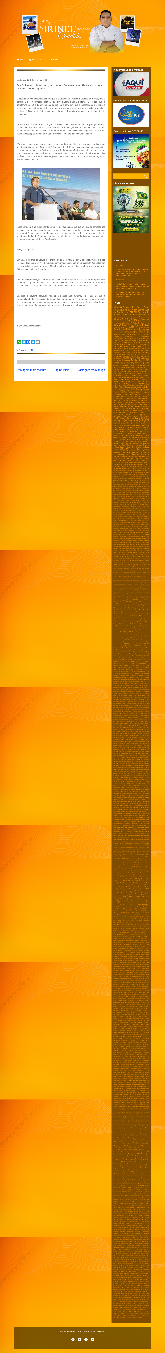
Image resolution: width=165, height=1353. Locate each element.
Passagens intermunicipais (121, 1068)
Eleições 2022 (118, 348)
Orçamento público (131, 1036)
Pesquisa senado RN (142, 1086)
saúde (133, 321)
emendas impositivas (128, 1289)
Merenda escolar (138, 410)
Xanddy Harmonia (125, 1277)
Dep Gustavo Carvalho (135, 496)
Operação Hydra (131, 1016)
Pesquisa (120, 414)
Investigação (135, 893)
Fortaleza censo (125, 851)
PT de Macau (143, 350)
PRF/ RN (127, 1052)
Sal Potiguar (140, 1189)
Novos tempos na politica (126, 1000)
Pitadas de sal (123, 538)
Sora (147, 1211)
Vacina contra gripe (131, 1253)
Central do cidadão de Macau (132, 486)
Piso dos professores (129, 1090)
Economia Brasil (135, 441)
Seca (141, 1195)
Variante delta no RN (134, 564)
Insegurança (124, 889)
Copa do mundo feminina (128, 435)
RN (135, 312)
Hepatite (115, 879)
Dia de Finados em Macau (133, 771)
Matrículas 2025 (141, 960)
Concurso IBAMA (144, 719)
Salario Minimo (118, 387)
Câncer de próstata (119, 753)
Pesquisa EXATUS (130, 414)
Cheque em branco (119, 705)
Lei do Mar (120, 918)
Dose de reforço (127, 779)
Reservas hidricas (122, 1170)
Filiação (146, 843)
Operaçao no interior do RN (122, 1006)
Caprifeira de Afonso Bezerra (122, 681)
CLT (126, 663)
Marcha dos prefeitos (134, 958)
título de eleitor (123, 1307)
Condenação (145, 725)
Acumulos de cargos (136, 604)
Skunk (143, 1211)
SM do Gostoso (134, 1187)
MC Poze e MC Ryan (138, 930)
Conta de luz (117, 398)
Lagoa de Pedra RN (131, 906)
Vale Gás (138, 1257)
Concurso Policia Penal (136, 723)
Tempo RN (132, 464)
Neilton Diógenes (135, 988)
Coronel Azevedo (134, 735)
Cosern (146, 373)
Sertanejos (119, 1205)
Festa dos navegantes (135, 841)
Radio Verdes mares (120, 1154)
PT (140, 338)
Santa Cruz (136, 1193)
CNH (135, 354)
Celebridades (129, 701)
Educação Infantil (123, 500)
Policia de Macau (138, 1098)
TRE (126, 340)
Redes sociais (138, 1160)
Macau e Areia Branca (124, 950)
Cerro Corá (121, 703)
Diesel (131, 498)
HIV (133, 447)
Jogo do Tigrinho (126, 518)
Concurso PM (139, 721)
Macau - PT (121, 944)
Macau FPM (145, 946)
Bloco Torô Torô (144, 476)
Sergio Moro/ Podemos (137, 1203)
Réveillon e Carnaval (130, 1185)
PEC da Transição (130, 1042)
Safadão (129, 552)
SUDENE (125, 462)
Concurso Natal (118, 721)
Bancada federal (143, 647)
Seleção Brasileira (139, 1199)
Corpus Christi (144, 735)
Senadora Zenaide (124, 1203)
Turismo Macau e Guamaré (126, 1245)
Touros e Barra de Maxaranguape (137, 1237)
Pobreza (115, 1096)
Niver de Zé (117, 990)
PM (128, 1050)
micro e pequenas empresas (122, 1299)
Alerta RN (146, 610)
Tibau (123, 560)
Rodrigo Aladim (139, 548)
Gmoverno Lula (144, 867)
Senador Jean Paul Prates (139, 556)
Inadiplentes (145, 885)
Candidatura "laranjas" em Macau (123, 677)
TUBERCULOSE (118, 1227)
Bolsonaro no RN (118, 659)
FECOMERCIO (133, 815)
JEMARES (132, 897)
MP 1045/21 (134, 932)
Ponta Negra (139, 1106)
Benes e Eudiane (129, 655)
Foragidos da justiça (133, 849)
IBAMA (115, 406)
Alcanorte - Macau (122, 610)
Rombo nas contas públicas (131, 1178)
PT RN (142, 534)
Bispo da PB (123, 657)
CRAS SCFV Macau (126, 482)
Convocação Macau (119, 731)
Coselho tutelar (144, 739)
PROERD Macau (136, 1052)
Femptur (135, 831)
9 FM (134, 590)
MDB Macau (120, 932)
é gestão (146, 1311)
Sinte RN (131, 1209)
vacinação (117, 468)
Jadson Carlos (117, 899)
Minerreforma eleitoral (124, 968)
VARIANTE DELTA (143, 562)
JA (127, 897)
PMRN (128, 534)
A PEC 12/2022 (142, 590)
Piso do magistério (124, 385)
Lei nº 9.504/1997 (119, 920)
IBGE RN (140, 358)
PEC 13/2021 (130, 1040)
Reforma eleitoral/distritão (141, 1162)
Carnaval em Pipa (125, 689)
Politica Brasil (125, 540)
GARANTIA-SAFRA (119, 859)
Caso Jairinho (128, 695)
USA (141, 1247)
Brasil (124, 325)
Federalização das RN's (130, 825)
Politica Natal (132, 1100)
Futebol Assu (128, 857)
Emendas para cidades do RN (123, 805)
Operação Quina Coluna (141, 1024)
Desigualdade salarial (119, 769)
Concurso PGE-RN (128, 721)
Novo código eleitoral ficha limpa (131, 996)
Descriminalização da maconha (126, 767)
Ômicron (146, 346)
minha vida (116, 572)
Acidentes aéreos (123, 604)
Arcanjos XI (125, 622)
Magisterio (116, 528)
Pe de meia (122, 536)
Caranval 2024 (118, 683)
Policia (140, 344)
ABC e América (135, 592)
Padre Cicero (134, 1058)
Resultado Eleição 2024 (125, 1171)
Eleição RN (117, 337)
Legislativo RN (133, 909)
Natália (115, 988)
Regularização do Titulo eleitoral (128, 546)
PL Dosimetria (122, 1050)
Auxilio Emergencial (142, 424)
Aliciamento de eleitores (127, 612)
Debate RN (140, 494)
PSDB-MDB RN (125, 1056)
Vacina (115, 564)
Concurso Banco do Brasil (130, 719)
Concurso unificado (119, 490)
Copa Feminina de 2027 (134, 731)
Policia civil (126, 352)
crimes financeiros (142, 1285)
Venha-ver (126, 566)
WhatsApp (116, 1277)
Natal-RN (136, 323)
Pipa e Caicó (117, 1090)
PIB (132, 1046)
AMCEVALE (137, 371)
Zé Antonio (136, 1279)
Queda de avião (143, 1142)
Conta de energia (138, 490)
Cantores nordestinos (130, 679)
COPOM (125, 665)
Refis (125, 1162)
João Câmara (124, 379)
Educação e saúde (119, 793)
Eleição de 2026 (122, 797)
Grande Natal (125, 447)
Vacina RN (134, 420)
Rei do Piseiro (144, 1168)
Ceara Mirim (140, 699)
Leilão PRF (124, 922)
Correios (126, 398)
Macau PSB (126, 948)
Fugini (120, 855)
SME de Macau (144, 1187)
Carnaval (141, 354)
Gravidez (146, 869)
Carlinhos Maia (128, 683)
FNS (114, 817)
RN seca (120, 1150)
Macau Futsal (117, 948)
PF (139, 337)
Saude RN (140, 352)
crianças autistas (137, 1283)
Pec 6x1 (146, 1070)
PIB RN (135, 1046)
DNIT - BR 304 (137, 755)
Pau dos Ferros (136, 383)
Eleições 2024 (134, 500)
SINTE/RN (122, 552)
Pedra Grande (131, 536)
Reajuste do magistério (120, 1158)
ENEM (119, 325)
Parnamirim (145, 337)
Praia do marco (144, 1114)
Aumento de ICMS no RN (122, 631)
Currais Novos (127, 437)
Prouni (125, 416)
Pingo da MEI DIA (118, 1088)
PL (148, 1046)
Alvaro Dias (137, 614)
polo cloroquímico (126, 572)
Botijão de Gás (118, 428)
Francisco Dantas (136, 851)
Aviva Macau (127, 642)
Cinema (125, 713)
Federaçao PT (144, 825)
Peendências (137, 1072)
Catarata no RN (137, 697)
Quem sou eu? (36, 59)
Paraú (147, 1062)
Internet (115, 891)
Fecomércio (116, 825)
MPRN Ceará (117, 938)
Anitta (133, 616)
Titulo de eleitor (126, 369)
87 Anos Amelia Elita (125, 590)
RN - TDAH (145, 1144)
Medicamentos (135, 451)
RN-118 (131, 1150)
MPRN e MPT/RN (123, 940)
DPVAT (144, 755)
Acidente (125, 472)
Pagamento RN (144, 1058)
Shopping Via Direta (138, 1205)
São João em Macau (132, 1221)
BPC (125, 643)
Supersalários (145, 1213)
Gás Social (120, 877)
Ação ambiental (118, 643)
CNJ (141, 663)
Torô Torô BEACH (119, 1237)
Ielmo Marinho (129, 406)
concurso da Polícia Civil (121, 1283)
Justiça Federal (141, 903)
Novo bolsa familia (126, 532)
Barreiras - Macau (140, 653)
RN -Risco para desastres (131, 1146)
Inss (147, 319)
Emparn (146, 366)
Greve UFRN (128, 377)
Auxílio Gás (131, 639)
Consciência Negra (119, 727)
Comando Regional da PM (134, 717)
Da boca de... (121, 265)
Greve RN (136, 329)
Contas (121, 729)
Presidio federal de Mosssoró (123, 1122)
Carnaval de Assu (143, 685)
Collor (141, 715)
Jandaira (134, 360)
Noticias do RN (118, 992)
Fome (115, 849)
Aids (114, 610)
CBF (137, 661)
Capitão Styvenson (143, 679)
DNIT (130, 755)
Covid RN (132, 398)
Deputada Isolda (144, 763)
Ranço (143, 1154)
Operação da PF (133, 1030)
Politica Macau (123, 1100)
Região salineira (119, 333)
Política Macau (130, 1106)
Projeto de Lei (134, 1132)
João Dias (145, 901)
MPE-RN (115, 936)
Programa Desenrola (126, 1130)
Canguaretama (118, 397)
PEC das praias (141, 1042)
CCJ (144, 661)
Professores (117, 1128)
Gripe (147, 871)
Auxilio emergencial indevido (129, 638)
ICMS (136, 325)
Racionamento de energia (135, 1152)
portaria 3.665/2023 (139, 1301)
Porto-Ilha (128, 1112)
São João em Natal (120, 464)
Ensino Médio (128, 809)
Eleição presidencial (119, 799)
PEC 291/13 (121, 1042)
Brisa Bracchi (135, 395)
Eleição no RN (123, 402)
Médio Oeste (141, 984)
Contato (54, 59)
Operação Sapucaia (119, 1026)
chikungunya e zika (131, 570)
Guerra (115, 516)
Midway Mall (127, 966)
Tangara (126, 1227)
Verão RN (132, 1265)
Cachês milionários (139, 482)
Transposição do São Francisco (129, 1241)
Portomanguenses (136, 1112)
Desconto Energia (134, 765)
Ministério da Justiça (142, 970)
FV (138, 504)
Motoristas (116, 980)
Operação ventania (126, 1032)
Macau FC (138, 946)
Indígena (129, 887)
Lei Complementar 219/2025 (132, 914)
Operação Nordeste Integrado (133, 1022)
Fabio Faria (134, 817)
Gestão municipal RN (126, 865)
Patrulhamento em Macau (138, 1068)
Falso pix (125, 821)
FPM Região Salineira (123, 817)
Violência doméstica (119, 1271)
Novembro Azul (144, 530)
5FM (146, 586)
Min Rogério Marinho (136, 528)
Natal (119, 314)
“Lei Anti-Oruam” (133, 1313)
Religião (140, 546)
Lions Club (133, 924)
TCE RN (139, 1223)
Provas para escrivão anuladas (138, 1138)
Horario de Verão (124, 879)
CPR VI (142, 669)
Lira (118, 926)
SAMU (147, 550)
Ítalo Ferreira (117, 1311)
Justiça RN (135, 518)
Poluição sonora (132, 1104)
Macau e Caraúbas (137, 950)
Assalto (129, 624)
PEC (123, 1040)
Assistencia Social (118, 628)
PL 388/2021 (133, 1048)
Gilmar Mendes (123, 867)
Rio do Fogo (144, 1175)
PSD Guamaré (138, 1054)
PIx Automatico (142, 1046)
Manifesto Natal (143, 956)
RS (141, 458)
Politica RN (135, 319)
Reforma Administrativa (133, 544)
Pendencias (145, 329)
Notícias (141, 360)
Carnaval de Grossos (119, 687)
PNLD (119, 1052)
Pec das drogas (119, 1072)
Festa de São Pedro (137, 837)
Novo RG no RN (130, 994)
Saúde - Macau (124, 1195)
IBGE (135, 337)
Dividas (139, 775)
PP (138, 534)
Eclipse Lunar (126, 785)
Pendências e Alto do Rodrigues (130, 456)
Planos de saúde (135, 1094)
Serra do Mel (144, 387)
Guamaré (127, 307)
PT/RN (144, 1056)
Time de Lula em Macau (141, 1235)
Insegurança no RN (120, 350)
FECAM (125, 815)
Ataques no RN (129, 628)
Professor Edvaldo (143, 540)
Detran (120, 400)
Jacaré (147, 897)
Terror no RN (138, 1233)
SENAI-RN (119, 1187)
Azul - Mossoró (136, 642)
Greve (129, 338)
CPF (143, 665)
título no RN (132, 1307)
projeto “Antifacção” (139, 1303)
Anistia (129, 616)
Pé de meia (144, 416)
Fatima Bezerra (143, 402)
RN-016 (126, 1150)
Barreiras (132, 653)
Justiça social (118, 451)
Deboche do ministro (122, 759)
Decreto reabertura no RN (129, 761)
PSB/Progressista (127, 1054)
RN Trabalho (123, 1148)
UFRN (137, 340)
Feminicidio (134, 829)
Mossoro (146, 528)
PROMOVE (145, 1052)
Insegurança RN (141, 516)
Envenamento (138, 809)
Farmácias (146, 823)
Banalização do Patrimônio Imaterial (125, 647)
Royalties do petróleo (120, 1183)
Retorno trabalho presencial (124, 1174)
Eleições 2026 (144, 500)
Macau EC (128, 410)
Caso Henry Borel (118, 695)
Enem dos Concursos (125, 807)
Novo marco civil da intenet (126, 998)
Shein (124, 1205)
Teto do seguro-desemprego (125, 1235)
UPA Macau (135, 1247)
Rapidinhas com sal (138, 542)
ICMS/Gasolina (130, 881)
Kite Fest (133, 905)
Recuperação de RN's (126, 1160)
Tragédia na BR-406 (128, 1239)
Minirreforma (145, 968)
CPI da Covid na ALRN (125, 667)
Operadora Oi (145, 1002)
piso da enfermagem (131, 391)
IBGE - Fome (117, 881)
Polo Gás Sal (141, 1102)
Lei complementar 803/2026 (135, 916)
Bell (148, 653)
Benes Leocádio (118, 655)
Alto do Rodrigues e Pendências (123, 614)
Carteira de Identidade (135, 691)
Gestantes (116, 865)
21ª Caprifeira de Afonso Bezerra (127, 580)
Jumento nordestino (124, 903)
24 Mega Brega (126, 470)
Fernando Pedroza (139, 833)
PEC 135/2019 (140, 1040)
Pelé (137, 536)
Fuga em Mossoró (134, 445)
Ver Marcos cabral (140, 1261)
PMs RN (133, 534)
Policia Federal (140, 1096)
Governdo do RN (143, 512)
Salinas (135, 552)
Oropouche (135, 1034)
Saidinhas (133, 1189)
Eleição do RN (132, 797)
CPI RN (131, 373)
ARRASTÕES (133, 596)
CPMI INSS (136, 669)
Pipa (137, 1088)
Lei (124, 451)
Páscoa (139, 1140)
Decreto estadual (128, 439)
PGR (123, 534)
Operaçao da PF (118, 1004)
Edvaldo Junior (137, 400)
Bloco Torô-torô (118, 478)
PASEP (121, 1038)
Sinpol (126, 1209)
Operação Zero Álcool (141, 1028)
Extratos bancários (143, 813)
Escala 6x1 (145, 502)
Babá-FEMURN (134, 646)
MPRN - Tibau (137, 936)
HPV (134, 877)
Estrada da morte (131, 504)
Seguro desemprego (125, 1199)
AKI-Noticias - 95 (118, 594)
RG (124, 1144)
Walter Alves (134, 568)
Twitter (147, 1245)
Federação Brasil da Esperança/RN (124, 827)
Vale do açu (145, 1257)
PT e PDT (129, 455)
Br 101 (136, 478)
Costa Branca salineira (120, 741)
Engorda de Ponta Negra (132, 502)
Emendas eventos (143, 803)
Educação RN (127, 323)
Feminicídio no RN (119, 831)
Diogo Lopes (136, 773)
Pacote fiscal (126, 1058)
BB (133, 426)
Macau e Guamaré (138, 368)
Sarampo (145, 462)
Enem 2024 (133, 402)
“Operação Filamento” (129, 1315)
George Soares (141, 510)
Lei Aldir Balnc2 (144, 913)
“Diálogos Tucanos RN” (120, 1313)
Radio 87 (146, 1152)
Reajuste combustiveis (142, 1156)
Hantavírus (139, 877)
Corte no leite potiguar (132, 739)
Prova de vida (133, 416)
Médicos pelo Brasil (130, 984)
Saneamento (117, 554)
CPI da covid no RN (139, 480)
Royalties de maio (143, 1181)
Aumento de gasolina (120, 634)
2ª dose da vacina (143, 584)
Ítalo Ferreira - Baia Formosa (132, 1311)
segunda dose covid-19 (136, 1305)
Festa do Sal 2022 (121, 841)
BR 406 (141, 643)
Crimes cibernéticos (143, 747)
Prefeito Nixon (117, 1118)
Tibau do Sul (130, 560)
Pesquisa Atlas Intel (142, 1078)
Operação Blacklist (136, 1008)
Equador (146, 809)
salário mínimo (136, 572)
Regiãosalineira (144, 1166)
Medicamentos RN (124, 962)
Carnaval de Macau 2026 (135, 687)
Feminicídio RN (144, 829)
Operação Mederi (118, 1022)
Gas (147, 859)
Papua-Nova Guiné (134, 1060)
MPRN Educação (128, 938)
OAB (147, 412)
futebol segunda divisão (120, 1291)
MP (128, 932)
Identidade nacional (139, 883)
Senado (126, 556)
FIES (126, 348)
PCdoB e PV (133, 1038)
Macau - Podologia (132, 944)
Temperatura (129, 1231)
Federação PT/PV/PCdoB (121, 829)
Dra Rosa (116, 781)
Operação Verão (143, 1026)
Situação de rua (135, 1211)
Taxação (128, 1229)
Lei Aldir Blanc (117, 914)
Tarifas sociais (140, 1227)
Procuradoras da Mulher (126, 1126)
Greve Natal (141, 871)
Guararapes (136, 875)
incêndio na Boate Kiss (141, 1293)
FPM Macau (127, 337)
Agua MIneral (118, 422)
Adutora (135, 606)
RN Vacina (131, 1148)
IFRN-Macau (139, 881)
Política (116, 369)
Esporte (120, 377)
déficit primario (117, 1289)
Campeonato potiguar (128, 675)
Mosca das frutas (144, 978)
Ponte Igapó (121, 1108)
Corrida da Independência (128, 737)
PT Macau (133, 350)
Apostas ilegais (138, 620)
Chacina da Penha (143, 703)
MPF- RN (121, 936)
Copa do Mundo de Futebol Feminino (125, 733)
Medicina (134, 962)
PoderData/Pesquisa (134, 538)
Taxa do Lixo (120, 1229)
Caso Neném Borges (139, 695)
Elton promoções (118, 801)
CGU (123, 663)
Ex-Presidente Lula (119, 813)
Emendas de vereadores (128, 803)
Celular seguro (117, 486)
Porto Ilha (137, 1110)
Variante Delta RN (135, 1259)
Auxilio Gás (117, 426)
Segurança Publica (136, 1197)
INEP (117, 883)
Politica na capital (119, 1102)
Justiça (132, 379)
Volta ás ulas (134, 1273)
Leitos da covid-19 (143, 922)
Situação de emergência (123, 362)
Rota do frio (117, 1179)
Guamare (134, 514)
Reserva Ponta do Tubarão (126, 548)
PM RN (131, 1050)
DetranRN (123, 342)
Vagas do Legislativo (122, 1257)
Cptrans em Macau (119, 743)
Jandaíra (146, 449)
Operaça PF (126, 453)
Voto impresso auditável (121, 568)
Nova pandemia (129, 992)
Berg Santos (140, 655)
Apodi (147, 352)
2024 (115, 580)
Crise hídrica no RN (142, 749)
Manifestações (132, 956)
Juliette (137, 406)
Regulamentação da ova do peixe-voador (126, 1168)
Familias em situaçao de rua (133, 823)
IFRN (128, 321)
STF (128, 319)
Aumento (123, 393)
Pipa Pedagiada (144, 1088)
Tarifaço (146, 389)
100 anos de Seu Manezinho (133, 576)
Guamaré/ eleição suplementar (122, 875)
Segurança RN (129, 346)
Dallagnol (122, 757)
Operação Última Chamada (141, 1032)
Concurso (128, 397)
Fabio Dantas (144, 504)
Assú (143, 319)
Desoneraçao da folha (133, 769)
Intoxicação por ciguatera (127, 891)
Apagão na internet (125, 618)
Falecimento (135, 819)
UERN (139, 346)
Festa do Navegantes (136, 839)
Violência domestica (142, 1269)
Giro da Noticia (133, 867)
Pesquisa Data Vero (119, 1080)
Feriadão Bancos (128, 833)
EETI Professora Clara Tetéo (125, 783)
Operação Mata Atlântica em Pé (138, 1020)
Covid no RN (122, 492)
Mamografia (123, 956)
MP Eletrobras (130, 934)
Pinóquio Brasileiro (130, 1088)
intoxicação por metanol (121, 1295)
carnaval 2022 (118, 391)
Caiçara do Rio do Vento (130, 673)
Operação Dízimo (123, 1012)
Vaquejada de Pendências (121, 1259)
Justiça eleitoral (144, 518)
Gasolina (133, 358)
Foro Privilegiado (144, 849)
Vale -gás (132, 1257)
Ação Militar (145, 642)
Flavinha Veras (124, 847)
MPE (135, 524)
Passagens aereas (143, 1064)
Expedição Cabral (131, 813)
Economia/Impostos (119, 787)
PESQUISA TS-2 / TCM (132, 1044)
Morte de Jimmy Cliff (132, 976)
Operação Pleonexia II (123, 1024)
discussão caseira (143, 1287)
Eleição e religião (143, 797)
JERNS (138, 897)
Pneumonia (145, 1094)
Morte (143, 381)
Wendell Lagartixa (143, 1275)
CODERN (146, 663)
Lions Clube (140, 924)
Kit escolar (126, 905)
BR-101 (127, 476)
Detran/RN (125, 498)
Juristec (133, 903)
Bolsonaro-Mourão (130, 659)
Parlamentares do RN (127, 1064)
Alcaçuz (126, 422)
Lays (126, 909)
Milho (133, 966)
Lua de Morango (127, 926)
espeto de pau (139, 1289)
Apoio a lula (145, 618)
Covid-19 (137, 317)
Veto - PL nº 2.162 (142, 1265)
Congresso (129, 490)
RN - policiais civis (118, 1146)
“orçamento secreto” (138, 1317)
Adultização (128, 606)
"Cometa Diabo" (124, 574)
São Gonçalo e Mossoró (141, 1215)
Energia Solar (117, 502)
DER (119, 494)
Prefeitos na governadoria (131, 1118)
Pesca (147, 1076)
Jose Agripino (117, 901)
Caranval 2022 (144, 681)
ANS (127, 596)
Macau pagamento (143, 952)
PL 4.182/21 (142, 1048)
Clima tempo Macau (126, 715)
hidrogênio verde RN (125, 1293)
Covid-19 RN (121, 319)
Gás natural (128, 877)
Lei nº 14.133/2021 (130, 918)
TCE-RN (142, 558)
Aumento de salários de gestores (129, 635)
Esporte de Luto (123, 811)
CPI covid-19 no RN (141, 428)
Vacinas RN (122, 564)
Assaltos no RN (136, 624)
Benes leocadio (139, 426)
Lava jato (140, 906)
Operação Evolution (136, 1012)
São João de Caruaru (142, 1219)
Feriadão (119, 833)
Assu (142, 340)
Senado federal (124, 1201)
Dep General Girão (125, 763)
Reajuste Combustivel (127, 1156)
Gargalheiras (142, 859)
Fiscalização (145, 845)
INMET (115, 379)
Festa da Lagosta (137, 835)
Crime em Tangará (136, 745)
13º (141, 391)
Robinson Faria (118, 1178)
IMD (134, 516)
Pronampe (124, 1134)
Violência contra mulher (127, 1269)
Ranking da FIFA (134, 1154)
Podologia (141, 414)
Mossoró (145, 315)
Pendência (145, 1072)
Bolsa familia (131, 657)
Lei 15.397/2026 (124, 913)
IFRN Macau (138, 327)
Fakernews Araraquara (124, 819)
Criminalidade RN (129, 749)
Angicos (116, 393)
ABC (120, 592)
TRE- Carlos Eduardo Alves (132, 1225)
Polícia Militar (122, 1106)
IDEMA (122, 449)
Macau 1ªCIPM (129, 946)
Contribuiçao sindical (142, 729)
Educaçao (133, 331)
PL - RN (116, 1048)
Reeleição (123, 544)
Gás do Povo (122, 516)
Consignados (131, 727)
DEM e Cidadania (118, 755)
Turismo (140, 464)
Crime (120, 327)
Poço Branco (133, 540)
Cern (142, 486)
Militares (138, 966)
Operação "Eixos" (136, 1006)
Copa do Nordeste (143, 733)
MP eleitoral (129, 524)
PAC (142, 532)
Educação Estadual (135, 789)
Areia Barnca (122, 474)
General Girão (132, 863)
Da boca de (117, 439)
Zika (140, 568)
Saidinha (127, 1189)
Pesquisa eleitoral (118, 1086)
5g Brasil (146, 391)
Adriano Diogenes (118, 606)
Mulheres (141, 980)
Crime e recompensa (132, 743)
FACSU (120, 815)
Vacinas (139, 1253)
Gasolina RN (134, 861)
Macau (117, 306)
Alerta (141, 610)
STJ (147, 385)
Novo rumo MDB (140, 998)
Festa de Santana (124, 837)
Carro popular (123, 691)
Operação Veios (132, 1026)
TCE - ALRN (125, 1223)
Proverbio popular (118, 1140)
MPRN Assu (145, 936)
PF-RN (128, 1046)
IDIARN (146, 377)
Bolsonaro (117, 323)
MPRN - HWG (129, 936)
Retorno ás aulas (138, 1174)
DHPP (127, 755)
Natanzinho (145, 986)
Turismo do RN (140, 1245)
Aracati (120, 622)
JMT (143, 897)
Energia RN (136, 807)
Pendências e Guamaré (121, 1074)
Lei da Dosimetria (123, 520)
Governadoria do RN (131, 512)
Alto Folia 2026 (133, 472)
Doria (119, 779)
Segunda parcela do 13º (140, 554)
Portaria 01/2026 (118, 1110)
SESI (124, 1187)
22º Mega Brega (144, 580)
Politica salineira (131, 1102)
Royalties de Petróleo (131, 1181)
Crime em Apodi (144, 743)
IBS (124, 881)
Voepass (126, 1273)
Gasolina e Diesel (143, 861)
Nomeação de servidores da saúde (138, 990)
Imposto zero (136, 885)
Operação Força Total (142, 1014)
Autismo (142, 635)
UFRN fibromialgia (126, 1247)
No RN (124, 990)
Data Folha (133, 494)
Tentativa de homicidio (141, 1231)
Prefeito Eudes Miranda (141, 1116)
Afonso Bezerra (130, 314)
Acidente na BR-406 (125, 602)
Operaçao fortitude (143, 1004)
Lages (115, 520)
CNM (120, 338)
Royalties (122, 550)
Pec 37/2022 (139, 1070)
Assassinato (117, 373)
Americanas (141, 472)
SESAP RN (145, 338)
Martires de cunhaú (129, 960)
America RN (145, 614)
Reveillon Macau (118, 1175)
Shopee (129, 1205)
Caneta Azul (138, 677)
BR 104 (129, 643)
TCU (143, 1223)
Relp (114, 1170)
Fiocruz (138, 845)
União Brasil (137, 369)
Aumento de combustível (125, 424)
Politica (146, 344)
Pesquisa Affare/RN (128, 1078)
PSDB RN (125, 335)
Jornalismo (146, 899)
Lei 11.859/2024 (141, 910)
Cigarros (146, 711)
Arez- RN (144, 622)
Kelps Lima (140, 379)
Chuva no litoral (144, 705)
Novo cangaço (139, 412)
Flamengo (116, 847)
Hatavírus (146, 877)
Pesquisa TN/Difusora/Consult (140, 1084)
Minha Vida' (136, 968)
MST (139, 524)
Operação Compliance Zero (128, 1010)
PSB (115, 414)
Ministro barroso (129, 970)
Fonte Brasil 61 (121, 849)
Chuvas (132, 366)
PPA (123, 1052)
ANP (120, 472)
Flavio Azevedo (133, 847)
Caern (124, 317)
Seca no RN (126, 554)
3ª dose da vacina (136, 470)
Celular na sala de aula (129, 431)
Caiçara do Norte (141, 429)
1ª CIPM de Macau (143, 578)
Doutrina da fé (144, 779)
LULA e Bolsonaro (118, 906)
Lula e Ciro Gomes (138, 926)
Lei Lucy (123, 916)
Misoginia (130, 972)
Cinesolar (131, 713)
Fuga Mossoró (117, 510)
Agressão (131, 608)
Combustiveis (118, 356)
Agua (147, 608)
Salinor (120, 1191)
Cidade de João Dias (125, 709)
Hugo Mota (141, 879)
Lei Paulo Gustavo (125, 408)
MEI (125, 932)
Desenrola (146, 496)
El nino (141, 793)
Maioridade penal (139, 954)
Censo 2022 (137, 701)
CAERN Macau (143, 335)
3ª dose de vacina (124, 586)
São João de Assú (128, 1219)
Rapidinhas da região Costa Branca (126, 418)
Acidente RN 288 (132, 600)
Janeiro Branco (126, 899)
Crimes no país (118, 749)
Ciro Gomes (136, 488)
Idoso (147, 883)
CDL (114, 663)
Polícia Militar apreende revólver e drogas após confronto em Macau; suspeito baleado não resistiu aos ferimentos (132, 286)
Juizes (115, 903)
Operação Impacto (143, 1016)
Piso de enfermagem (129, 344)
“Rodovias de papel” (125, 1317)
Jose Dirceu (126, 901)
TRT (144, 1225)
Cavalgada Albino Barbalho (127, 699)
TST (147, 1225)
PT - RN (132, 1056)
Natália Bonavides (123, 988)
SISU (143, 418)
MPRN (128, 310)
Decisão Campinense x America (139, 759)
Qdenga (135, 1142)
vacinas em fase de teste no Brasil (128, 1309)
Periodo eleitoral (139, 1076)
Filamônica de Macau (137, 843)
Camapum (116, 675)
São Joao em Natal (119, 1217)
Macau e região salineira (122, 381)
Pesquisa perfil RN (130, 1086)
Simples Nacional (118, 1209)
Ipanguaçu (126, 360)
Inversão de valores (121, 893)
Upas (144, 1249)
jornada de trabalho (127, 1297)
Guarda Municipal (143, 514)
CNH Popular (135, 663)
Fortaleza (116, 851)
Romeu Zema (145, 1178)
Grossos (127, 514)
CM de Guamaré (142, 321)
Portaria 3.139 (128, 1110)
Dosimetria (136, 779)
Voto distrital (142, 1273)
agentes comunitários (120, 1281)
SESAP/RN (117, 462)
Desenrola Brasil (137, 375)
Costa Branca (118, 375)
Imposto (115, 885)
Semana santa (118, 556)
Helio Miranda (138, 377)
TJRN (142, 364)
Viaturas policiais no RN (121, 1267)
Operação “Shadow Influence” (122, 1034)
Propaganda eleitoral (134, 1134)
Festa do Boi (135, 506)
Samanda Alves (144, 552)
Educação (117, 317)
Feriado (140, 831)
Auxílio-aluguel (117, 642)
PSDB (119, 344)
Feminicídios (125, 506)
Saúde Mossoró (134, 1195)
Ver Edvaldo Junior (128, 1261)
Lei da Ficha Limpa (135, 520)
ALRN (130, 312)
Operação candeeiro (119, 1030)
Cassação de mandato (126, 697)
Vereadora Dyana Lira (130, 1263)
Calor (122, 484)
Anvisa (147, 616)
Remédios (145, 460)
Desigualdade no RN (142, 767)
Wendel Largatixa (130, 1275)
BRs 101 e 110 (125, 646)
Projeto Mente (124, 1132)
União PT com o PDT (135, 1249)
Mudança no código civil (129, 980)
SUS (133, 352)
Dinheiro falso (125, 773)
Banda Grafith (128, 354)
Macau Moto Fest (127, 526)
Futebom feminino (138, 857)
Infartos (140, 887)
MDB (128, 451)
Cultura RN (140, 492)
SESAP (115, 552)
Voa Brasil (142, 420)
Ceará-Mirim (123, 366)
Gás (114, 877)
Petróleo (115, 538)
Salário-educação (138, 1191)
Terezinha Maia (118, 1233)
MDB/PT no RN (120, 524)
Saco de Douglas (118, 1189)
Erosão (115, 811)
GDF (127, 859)
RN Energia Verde (131, 1144)
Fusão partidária (118, 857)
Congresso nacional (141, 397)
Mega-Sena (141, 962)
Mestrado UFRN (134, 964)
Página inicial (61, 370)
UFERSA (132, 340)
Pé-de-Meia (135, 458)
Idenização (128, 883)
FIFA (147, 815)
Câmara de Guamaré (141, 437)
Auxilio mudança (144, 638)
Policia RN (129, 1098)
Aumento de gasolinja (134, 634)
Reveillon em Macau (132, 1175)
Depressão (135, 763)
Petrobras (133, 335)
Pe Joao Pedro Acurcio (128, 1070)
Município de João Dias (133, 982)
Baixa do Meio (144, 646)
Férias (147, 857)
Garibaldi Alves (131, 510)
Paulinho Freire (138, 455)
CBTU (140, 661)
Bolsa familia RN (128, 478)
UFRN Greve (117, 1247)
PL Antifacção (121, 455)
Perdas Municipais (127, 1076)
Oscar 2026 (141, 1036)
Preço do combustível (126, 1124)
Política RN (117, 346)
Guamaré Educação (127, 873)
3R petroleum (126, 371)
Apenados (136, 618)
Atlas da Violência (119, 630)
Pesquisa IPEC (144, 536)
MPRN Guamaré (139, 938)
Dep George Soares (142, 439)
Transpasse (138, 1239)
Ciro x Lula (139, 713)
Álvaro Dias (126, 468)
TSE (124, 321)
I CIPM (147, 879)
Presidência (137, 1122)
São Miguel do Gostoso (132, 389)
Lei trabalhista (130, 920)
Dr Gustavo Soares (139, 498)
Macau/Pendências (119, 954)
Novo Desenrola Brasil (142, 992)
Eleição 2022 (128, 327)
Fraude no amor (139, 853)
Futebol (124, 510)
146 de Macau (126, 578)
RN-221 (136, 1150)
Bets (147, 426)
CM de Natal (129, 428)
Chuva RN (136, 705)
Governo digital (138, 869)
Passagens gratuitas (131, 1066)
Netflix (142, 988)
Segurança (126, 1197)
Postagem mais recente (31, 370)
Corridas (121, 739)
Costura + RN (132, 741)
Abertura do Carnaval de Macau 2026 (131, 598)
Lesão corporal (125, 924)
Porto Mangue (144, 1110)
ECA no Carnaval (135, 781)
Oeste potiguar (124, 1002)
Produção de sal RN (142, 1126)
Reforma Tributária (138, 385)
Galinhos (130, 317)
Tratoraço (123, 1243)
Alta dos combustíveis (142, 612)
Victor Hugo (134, 1267)
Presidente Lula (144, 1120)
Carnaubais (117, 321)
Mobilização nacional (123, 974)
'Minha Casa (117, 576)
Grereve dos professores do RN (124, 871)
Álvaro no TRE (144, 1309)
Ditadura (134, 775)
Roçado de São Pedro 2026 (134, 550)
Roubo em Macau (126, 1179)
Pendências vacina (137, 1074)
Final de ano (130, 845)
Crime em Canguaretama (121, 745)
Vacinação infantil (135, 1255)
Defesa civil (142, 761)
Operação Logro (121, 1020)
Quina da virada (118, 1144)
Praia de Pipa (134, 1114)
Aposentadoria (117, 620)
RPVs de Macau (144, 1150)
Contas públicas (130, 729)
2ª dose (135, 584)
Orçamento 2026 (144, 1034)
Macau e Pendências (127, 952)
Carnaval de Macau (121, 331)
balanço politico (133, 1281)
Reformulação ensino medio (135, 1164)
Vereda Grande (124, 1265)
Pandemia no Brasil (120, 1060)
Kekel (120, 905)
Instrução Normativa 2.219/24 (139, 889)
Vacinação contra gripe (122, 1255)
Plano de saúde (131, 1092)
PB (114, 455)
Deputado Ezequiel (120, 441)
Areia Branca (138, 310)
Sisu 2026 (137, 1209)
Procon (115, 1126)
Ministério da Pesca (119, 972)
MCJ (147, 379)
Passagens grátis (143, 1066)
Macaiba (121, 410)
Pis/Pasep (117, 352)
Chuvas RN (132, 333)
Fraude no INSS (144, 508)
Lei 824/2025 (142, 909)
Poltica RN (122, 1104)
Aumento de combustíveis (140, 631)
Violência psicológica (132, 1271)
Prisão (115, 338)
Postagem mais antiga (91, 370)
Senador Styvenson (119, 558)
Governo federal (143, 404)
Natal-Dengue (137, 986)
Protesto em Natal (143, 1136)
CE (144, 395)
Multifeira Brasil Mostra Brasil (122, 530)
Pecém (129, 1072)
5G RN (145, 470)
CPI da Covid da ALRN (126, 480)
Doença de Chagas (129, 777)
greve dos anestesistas (135, 1291)
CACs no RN (123, 661)
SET (127, 1187)
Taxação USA (136, 1229)
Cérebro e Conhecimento (141, 753)
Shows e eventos (136, 1207)
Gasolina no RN (130, 404)
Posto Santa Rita (124, 1114)
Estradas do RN (144, 811)
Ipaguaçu (126, 895)
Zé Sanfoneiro (144, 1279)
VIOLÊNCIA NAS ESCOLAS (140, 1251)
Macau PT (133, 948)
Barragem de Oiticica (129, 651)
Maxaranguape (124, 528)
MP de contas (139, 934)
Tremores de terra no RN (134, 1243)
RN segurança (117, 542)
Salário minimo (127, 1191)
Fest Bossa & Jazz (126, 835)
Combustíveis (145, 488)
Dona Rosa (139, 777)
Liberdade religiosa (140, 522)
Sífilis (119, 1223)
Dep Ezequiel (128, 356)
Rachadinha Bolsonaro (120, 1152)
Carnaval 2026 (138, 683)
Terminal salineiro (128, 1233)
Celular (147, 484)
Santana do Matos (135, 462)
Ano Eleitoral (140, 616)
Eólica (115, 815)
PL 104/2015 (124, 1048)
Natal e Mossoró (125, 986)
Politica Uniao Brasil (143, 1100)
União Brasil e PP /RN (120, 1249)
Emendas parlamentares (127, 443)
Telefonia (122, 1231)
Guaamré (116, 873)
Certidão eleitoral (131, 703)
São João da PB (140, 1217)
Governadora (129, 869)
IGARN (121, 406)
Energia (130, 342)
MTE (142, 940)
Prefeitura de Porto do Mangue (128, 1120)
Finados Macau (118, 845)
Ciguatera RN (117, 713)
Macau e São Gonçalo (141, 526)
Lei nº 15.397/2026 (143, 918)
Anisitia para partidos (120, 616)
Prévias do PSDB (130, 1140)
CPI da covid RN (138, 667)
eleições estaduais (143, 570)
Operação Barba (124, 1008)
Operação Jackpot (118, 1018)
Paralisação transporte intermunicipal (133, 1062)
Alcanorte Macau (133, 610)
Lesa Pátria (116, 924)
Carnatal (116, 431)
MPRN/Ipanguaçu (134, 940)
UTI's (144, 1247)
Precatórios (125, 458)
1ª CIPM (134, 578)
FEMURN (116, 335)
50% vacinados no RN (137, 586)
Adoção (146, 604)
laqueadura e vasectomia (141, 1297)
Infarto (135, 887)
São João (117, 389)
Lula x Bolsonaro (125, 928)
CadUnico (142, 671)
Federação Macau (143, 827)
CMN (129, 663)
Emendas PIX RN (129, 801)
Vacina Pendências (119, 1253)
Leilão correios (133, 922)
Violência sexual (144, 1271)
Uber (147, 1247)
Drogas (122, 781)
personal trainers (127, 1301)
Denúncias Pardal (121, 496)
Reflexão (130, 1162)
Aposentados (127, 620)
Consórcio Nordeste (134, 433)
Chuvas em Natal (126, 488)
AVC (140, 596)
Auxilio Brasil (118, 354)
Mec (136, 338)
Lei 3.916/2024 (134, 913)
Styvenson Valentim (134, 1213)
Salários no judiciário (126, 1193)
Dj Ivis (121, 777)
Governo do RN (25, 350)
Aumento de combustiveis (136, 474)
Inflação (146, 887)
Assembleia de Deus (142, 626)
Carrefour (116, 691)
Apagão (115, 618)
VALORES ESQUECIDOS (128, 562)
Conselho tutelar (119, 433)
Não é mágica (138, 1000)
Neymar (146, 988)
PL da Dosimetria (123, 383)
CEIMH (119, 663)
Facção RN (141, 817)
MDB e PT (137, 408)
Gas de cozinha (118, 861)
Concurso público (133, 725)
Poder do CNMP (124, 1096)
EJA (136, 783)
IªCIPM (124, 897)
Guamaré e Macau (142, 873)
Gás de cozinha (143, 348)
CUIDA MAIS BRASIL (124, 671)
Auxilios (125, 639)
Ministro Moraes (118, 970)
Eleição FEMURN (126, 795)
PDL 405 (142, 1038)
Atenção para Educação (141, 628)
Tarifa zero (132, 1227)
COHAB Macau (117, 665)
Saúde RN (117, 340)
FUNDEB (126, 358)
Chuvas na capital (119, 707)
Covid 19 (127, 375)
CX (148, 395)
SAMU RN (141, 1185)
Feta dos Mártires (124, 843)
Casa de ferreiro (144, 693)
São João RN (130, 1217)
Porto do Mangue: (119, 1112)
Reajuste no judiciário (134, 1158)
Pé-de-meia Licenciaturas (124, 1142)
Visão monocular (118, 1273)
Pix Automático (141, 1090)
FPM (139, 314)
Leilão (143, 520)
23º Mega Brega (141, 582)
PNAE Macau (142, 1050)
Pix (140, 325)
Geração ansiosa (143, 863)
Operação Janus (130, 1018)
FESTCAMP (141, 815)
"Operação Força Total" (138, 468)
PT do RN (139, 1056)
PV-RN (119, 1058)
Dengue (130, 325)
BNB (123, 476)
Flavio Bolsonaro (144, 847)
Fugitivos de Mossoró (129, 855)
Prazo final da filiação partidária (123, 1116)
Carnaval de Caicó (138, 484)
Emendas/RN (139, 805)
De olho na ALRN (131, 757)
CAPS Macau (131, 661)
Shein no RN (135, 558)
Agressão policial (139, 608)
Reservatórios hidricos (134, 1170)
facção (147, 1289)
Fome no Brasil (119, 445)
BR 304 (125, 373)
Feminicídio (116, 506)
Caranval (136, 681)
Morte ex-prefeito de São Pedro (128, 978)
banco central (144, 1281)
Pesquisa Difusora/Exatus (135, 1080)
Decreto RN (117, 761)
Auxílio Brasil (126, 426)
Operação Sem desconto (140, 453)
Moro (131, 974)
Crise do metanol (132, 492)
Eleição (139, 366)
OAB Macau (136, 532)
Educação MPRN (125, 791)
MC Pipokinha (127, 930)
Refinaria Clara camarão (130, 460)
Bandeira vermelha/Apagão (122, 650)
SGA (147, 360)
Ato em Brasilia (131, 630)
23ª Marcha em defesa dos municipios (124, 582)
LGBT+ (139, 905)
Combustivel (138, 373)
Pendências (137, 307)
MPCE (147, 934)
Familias (120, 823)
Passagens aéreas (119, 1066)
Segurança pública (132, 387)
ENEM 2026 (141, 783)
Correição (116, 737)
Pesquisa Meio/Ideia (123, 1082)
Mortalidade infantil (139, 974)
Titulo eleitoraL (139, 560)
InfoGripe (116, 889)
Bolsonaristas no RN (142, 657)
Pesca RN (116, 1078)
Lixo (120, 926)
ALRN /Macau (129, 594)
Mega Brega (135, 381)
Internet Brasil (136, 449)
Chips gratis (128, 705)
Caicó (124, 338)
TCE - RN (133, 1223)
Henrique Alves (124, 368)
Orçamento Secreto (119, 1036)
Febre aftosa (118, 404)
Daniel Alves (125, 494)
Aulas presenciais (143, 630)
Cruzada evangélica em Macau (122, 751)
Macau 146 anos (118, 946)
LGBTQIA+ (145, 905)
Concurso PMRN (123, 723)
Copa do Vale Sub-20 (120, 735)
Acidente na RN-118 (137, 602)
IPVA (127, 449)
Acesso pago (122, 600)
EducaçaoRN (123, 789)
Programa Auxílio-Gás (129, 1128)
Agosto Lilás (123, 608)
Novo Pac (116, 532)
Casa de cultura (133, 693)
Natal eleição (135, 530)
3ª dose (115, 586)
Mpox (119, 412)
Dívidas (127, 781)
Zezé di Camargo (126, 1279)
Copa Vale (145, 731)
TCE (123, 340)
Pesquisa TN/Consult (124, 1084)
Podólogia (132, 1096)
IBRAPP (129, 516)
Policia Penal (121, 1098)
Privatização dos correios (141, 1124)
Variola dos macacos (124, 466)
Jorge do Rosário (137, 899)
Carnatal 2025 (128, 484)
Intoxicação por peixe (142, 891)
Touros (126, 420)
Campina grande (143, 675)
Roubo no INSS (137, 1179)
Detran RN (123, 329)
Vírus (121, 1275)
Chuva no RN (144, 431)
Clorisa (136, 715)
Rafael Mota (127, 542)
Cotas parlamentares (142, 741)
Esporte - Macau (118, 504)
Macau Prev (140, 948)
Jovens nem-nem (136, 901)
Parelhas (116, 1064)
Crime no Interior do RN (128, 747)
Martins (120, 960)
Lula (129, 329)
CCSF (147, 661)
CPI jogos (126, 669)
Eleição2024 (130, 799)
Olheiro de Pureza (134, 1002)
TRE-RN (118, 560)
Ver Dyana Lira (134, 566)
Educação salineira (132, 793)
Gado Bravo (133, 859)
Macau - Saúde (144, 944)
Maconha (129, 954)
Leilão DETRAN (140, 920)
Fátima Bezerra (139, 342)
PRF (147, 368)
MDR (143, 408)
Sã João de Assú (118, 1215)
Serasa (128, 558)
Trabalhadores (117, 1239)
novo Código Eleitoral (141, 466)
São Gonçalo (129, 1215)
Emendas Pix (139, 801)
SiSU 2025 (145, 1207)
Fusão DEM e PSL (143, 855)
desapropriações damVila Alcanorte (124, 1287)
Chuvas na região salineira (133, 707)
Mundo (147, 980)
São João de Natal (119, 1221)
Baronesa (137, 650)
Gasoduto (127, 861)
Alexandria (116, 612)
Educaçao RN (143, 333)
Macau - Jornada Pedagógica (129, 942)
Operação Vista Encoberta (122, 1028)
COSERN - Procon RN (134, 665)
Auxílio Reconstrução (142, 639)
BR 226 (135, 643)
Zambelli (134, 1277)
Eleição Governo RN (138, 795)
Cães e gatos (129, 753)
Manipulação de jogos (120, 958)
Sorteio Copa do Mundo (120, 1213)
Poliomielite (116, 540)
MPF (133, 338)
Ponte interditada (143, 1108)
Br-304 (125, 395)
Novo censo (141, 994)
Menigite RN (125, 964)
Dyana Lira (127, 400)
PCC (126, 1038)
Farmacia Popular (142, 443)
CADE (140, 478)
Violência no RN (144, 566)
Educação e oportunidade (140, 791)
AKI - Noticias (144, 592)
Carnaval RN (133, 685)
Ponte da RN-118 (131, 1108)
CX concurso (135, 671)
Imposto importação (125, 885)
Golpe (115, 869)
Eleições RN (145, 799)
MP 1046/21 (142, 932)
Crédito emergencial (138, 751)
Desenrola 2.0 (117, 498)
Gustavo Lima (144, 875)
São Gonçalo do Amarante (130, 364)
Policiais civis (145, 538)
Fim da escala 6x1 (133, 508)
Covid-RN (140, 435)
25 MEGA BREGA (126, 584)
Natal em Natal (127, 412)
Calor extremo (144, 673)
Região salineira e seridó (129, 1166)
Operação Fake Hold (127, 1014)
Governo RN (132, 348)
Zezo (119, 1279)
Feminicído (129, 831)
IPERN (122, 883)
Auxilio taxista (117, 639)
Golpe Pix (121, 869)
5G (148, 420)
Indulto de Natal (119, 887)
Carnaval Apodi (124, 685)
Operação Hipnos (119, 1016)
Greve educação (118, 514)
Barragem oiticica (123, 653)
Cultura (147, 751)
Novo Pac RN (118, 994)
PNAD (135, 1050)
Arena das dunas (135, 622)
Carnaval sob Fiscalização (141, 689)
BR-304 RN (134, 476)
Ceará (147, 354)
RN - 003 (139, 1144)
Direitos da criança (126, 775)
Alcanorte (145, 371)
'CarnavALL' (145, 574)
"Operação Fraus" (135, 574)
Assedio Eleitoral (129, 626)
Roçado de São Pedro (134, 1183)
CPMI (131, 669)
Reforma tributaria (119, 1164)
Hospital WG (133, 879)
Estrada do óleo (134, 811)
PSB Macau (117, 1054)
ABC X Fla (126, 592)
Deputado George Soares (121, 765)
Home (20, 59)
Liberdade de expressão (126, 522)
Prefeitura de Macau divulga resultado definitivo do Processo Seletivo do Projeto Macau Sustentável (131, 295)
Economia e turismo (141, 785)
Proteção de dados (120, 1138)
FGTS (115, 368)
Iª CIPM (118, 518)
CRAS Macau (118, 429)
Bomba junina (141, 659)
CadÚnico (129, 429)
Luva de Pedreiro (138, 928)
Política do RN (143, 331)
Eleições (137, 799)
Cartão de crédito (123, 693)
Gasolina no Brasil (119, 863)
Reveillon (146, 1174)
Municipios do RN (119, 982)
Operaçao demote (131, 1004)
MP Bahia (122, 934)
